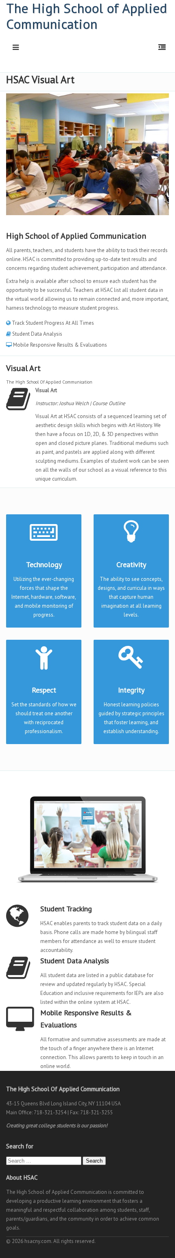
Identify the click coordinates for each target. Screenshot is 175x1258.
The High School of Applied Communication (86, 16)
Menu (12, 47)
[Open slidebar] (160, 47)
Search (94, 1161)
